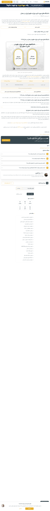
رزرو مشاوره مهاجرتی (6, 1)
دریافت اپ (18, 188)
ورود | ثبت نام (17, 2)
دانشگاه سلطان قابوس (31, 84)
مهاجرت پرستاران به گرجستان (27, 259)
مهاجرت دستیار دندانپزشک (28, 226)
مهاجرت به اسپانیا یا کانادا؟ (27, 233)
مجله (30, 1)
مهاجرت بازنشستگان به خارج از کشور (26, 221)
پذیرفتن (29, 508)
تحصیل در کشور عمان (25, 21)
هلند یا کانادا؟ (30, 244)
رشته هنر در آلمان (29, 248)
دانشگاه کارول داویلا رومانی (28, 257)
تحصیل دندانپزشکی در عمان (44, 134)
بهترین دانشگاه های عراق (28, 255)
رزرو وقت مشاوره (6, 140)
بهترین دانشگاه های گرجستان (27, 237)
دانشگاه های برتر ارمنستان (28, 219)
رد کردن (20, 508)
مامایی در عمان (37, 27)
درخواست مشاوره (30, 194)
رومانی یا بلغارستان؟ (29, 230)
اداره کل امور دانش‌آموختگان (44, 148)
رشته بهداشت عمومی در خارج (27, 239)
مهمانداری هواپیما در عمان (12, 27)
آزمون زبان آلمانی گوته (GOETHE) (26, 246)
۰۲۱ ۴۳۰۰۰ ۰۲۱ (18, 194)
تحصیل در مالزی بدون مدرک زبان (27, 217)
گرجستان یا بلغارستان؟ (28, 224)
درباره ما (27, 1)
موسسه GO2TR (20, 127)
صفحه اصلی (47, 8)
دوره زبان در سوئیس (29, 242)
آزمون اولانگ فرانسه (29, 250)
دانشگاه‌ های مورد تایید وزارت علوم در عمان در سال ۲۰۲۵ (36, 34)
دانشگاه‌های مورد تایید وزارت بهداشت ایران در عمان (13, 91)
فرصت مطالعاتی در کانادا (28, 228)
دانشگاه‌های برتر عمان (37, 91)
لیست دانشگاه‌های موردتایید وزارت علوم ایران (34, 76)
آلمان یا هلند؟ (30, 253)
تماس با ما (23, 1)
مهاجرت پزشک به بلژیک (28, 235)
